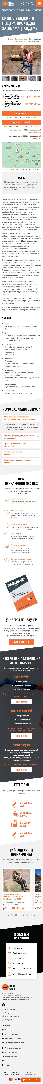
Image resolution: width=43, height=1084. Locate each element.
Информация (18, 948)
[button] (8, 915)
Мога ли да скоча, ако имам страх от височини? (19, 437)
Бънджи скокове (21, 39)
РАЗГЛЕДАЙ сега (21, 642)
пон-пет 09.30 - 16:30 (22, 969)
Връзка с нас (10, 1061)
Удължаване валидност (14, 1043)
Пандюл (8, 1020)
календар (20, 10)
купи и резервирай (21, 122)
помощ (28, 10)
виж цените (21, 701)
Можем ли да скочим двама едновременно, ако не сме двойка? (19, 418)
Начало (10, 39)
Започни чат (18, 963)
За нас (7, 1065)
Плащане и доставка (13, 1038)
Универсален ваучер (13, 1048)
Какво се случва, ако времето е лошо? (18, 461)
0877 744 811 (18, 958)
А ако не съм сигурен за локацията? (14, 453)
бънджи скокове (8, 10)
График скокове (19, 953)
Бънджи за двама (12, 1013)
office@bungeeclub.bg (22, 974)
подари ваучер (21, 113)
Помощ (7, 1025)
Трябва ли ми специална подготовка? (15, 445)
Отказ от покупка (11, 1034)
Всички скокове (11, 1052)
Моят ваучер (10, 1030)
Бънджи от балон (12, 1016)
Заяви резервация (34, 132)
